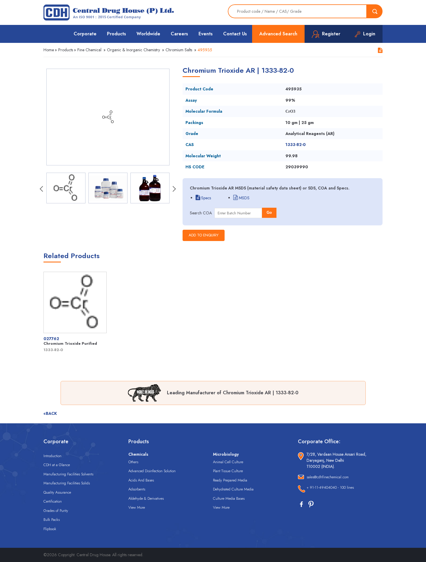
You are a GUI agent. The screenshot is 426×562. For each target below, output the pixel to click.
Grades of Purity (55, 510)
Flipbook (49, 529)
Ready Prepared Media (230, 480)
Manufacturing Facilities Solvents (68, 474)
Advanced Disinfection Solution (152, 471)
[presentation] (42, 189)
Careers (179, 33)
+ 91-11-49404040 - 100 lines (330, 487)
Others (133, 462)
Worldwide (148, 33)
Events (206, 33)
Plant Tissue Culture (228, 471)
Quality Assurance (57, 492)
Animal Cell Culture (228, 462)
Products (116, 33)
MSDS (244, 198)
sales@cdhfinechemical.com (328, 477)
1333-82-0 (295, 144)
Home (48, 50)
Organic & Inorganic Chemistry (133, 50)
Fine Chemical (89, 50)
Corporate (85, 33)
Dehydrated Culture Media (233, 489)
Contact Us (235, 33)
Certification (52, 501)
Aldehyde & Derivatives (146, 498)
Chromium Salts (178, 50)
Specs (205, 198)
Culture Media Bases (229, 498)
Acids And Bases (141, 480)
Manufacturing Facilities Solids (66, 483)
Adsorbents (136, 489)
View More (136, 507)
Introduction (52, 456)
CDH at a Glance (56, 465)
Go (269, 212)
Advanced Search (278, 33)
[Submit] (375, 11)
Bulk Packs (51, 519)
